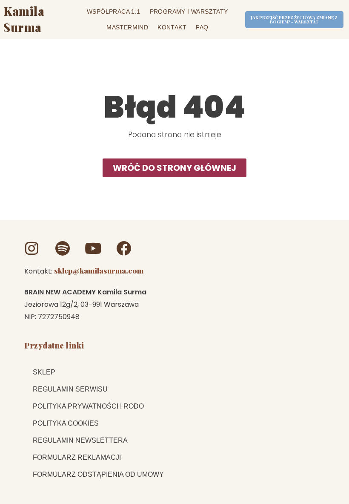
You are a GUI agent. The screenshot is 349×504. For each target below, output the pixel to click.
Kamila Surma (23, 19)
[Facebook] (123, 248)
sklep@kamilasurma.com (98, 270)
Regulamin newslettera (80, 440)
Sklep (44, 372)
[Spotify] (62, 248)
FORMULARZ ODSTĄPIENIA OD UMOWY (98, 474)
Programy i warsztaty (189, 11)
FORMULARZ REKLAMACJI (77, 457)
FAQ (202, 27)
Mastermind (127, 27)
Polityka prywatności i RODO (88, 406)
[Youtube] (93, 248)
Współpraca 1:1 (113, 11)
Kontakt (171, 27)
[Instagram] (31, 248)
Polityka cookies (66, 423)
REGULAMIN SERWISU (70, 389)
